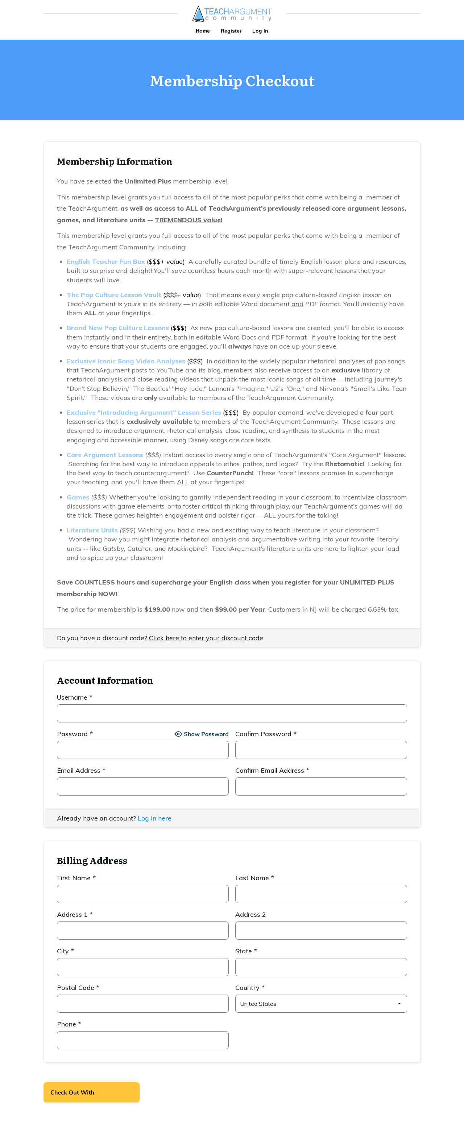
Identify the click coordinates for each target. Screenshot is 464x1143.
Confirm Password (266, 734)
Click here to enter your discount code (206, 638)
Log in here (154, 818)
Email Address (81, 770)
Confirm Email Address (272, 770)
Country (250, 987)
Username (74, 697)
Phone (69, 1024)
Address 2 (250, 914)
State (246, 951)
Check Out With (80, 1094)
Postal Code (78, 987)
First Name (76, 878)
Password (75, 734)
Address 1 (75, 914)
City (65, 951)
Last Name (254, 878)
